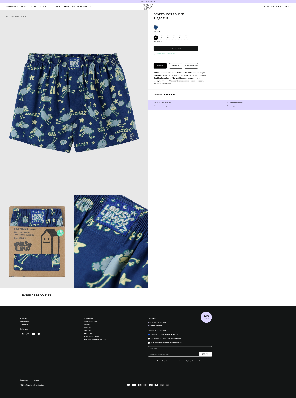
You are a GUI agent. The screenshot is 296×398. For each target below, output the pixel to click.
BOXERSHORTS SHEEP (21, 16)
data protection (90, 322)
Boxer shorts (12, 7)
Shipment (88, 331)
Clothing (57, 7)
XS (156, 37)
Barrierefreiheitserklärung (95, 340)
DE (264, 7)
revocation (88, 328)
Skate (93, 7)
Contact (23, 319)
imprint (87, 325)
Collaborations (79, 7)
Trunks (24, 7)
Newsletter (25, 322)
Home (66, 7)
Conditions (88, 319)
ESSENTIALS (44, 7)
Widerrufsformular (91, 337)
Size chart (24, 325)
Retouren (88, 334)
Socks (33, 7)
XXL (186, 37)
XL (180, 37)
